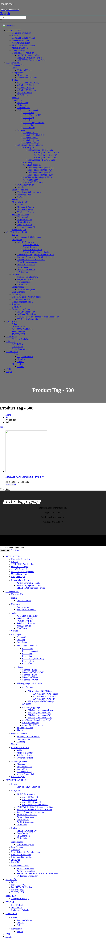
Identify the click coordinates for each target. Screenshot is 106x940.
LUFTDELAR (13, 63)
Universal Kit (18, 65)
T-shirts (20, 361)
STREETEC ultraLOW (27, 277)
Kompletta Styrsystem (21, 33)
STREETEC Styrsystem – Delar (31, 60)
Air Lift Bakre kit (30, 247)
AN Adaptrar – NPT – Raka (46, 152)
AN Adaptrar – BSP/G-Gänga (41, 160)
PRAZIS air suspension (27, 262)
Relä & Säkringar (25, 209)
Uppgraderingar (19, 50)
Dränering (21, 105)
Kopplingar (17, 100)
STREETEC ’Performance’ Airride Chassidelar (38, 317)
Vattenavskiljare (19, 229)
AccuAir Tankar (24, 92)
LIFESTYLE (12, 351)
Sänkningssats (18, 287)
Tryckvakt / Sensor (25, 212)
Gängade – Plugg (30, 137)
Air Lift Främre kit (31, 244)
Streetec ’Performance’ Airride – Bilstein (35, 257)
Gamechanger (23, 267)
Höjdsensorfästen (24, 219)
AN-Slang (27, 162)
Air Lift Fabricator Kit (32, 249)
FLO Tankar (22, 95)
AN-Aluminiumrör (31, 180)
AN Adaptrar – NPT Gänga (40, 150)
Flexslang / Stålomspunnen (29, 192)
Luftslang (21, 197)
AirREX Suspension (26, 269)
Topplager (16, 304)
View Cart (5, 550)
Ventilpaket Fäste (24, 224)
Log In (9, 371)
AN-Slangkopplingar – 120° (40, 175)
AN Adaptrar (28, 147)
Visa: (2, 489)
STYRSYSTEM (13, 30)
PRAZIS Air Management (23, 45)
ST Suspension (24, 282)
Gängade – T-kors (31, 140)
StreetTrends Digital (20, 40)
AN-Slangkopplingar (32, 165)
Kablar (20, 204)
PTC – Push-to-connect (27, 110)
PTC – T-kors (29, 125)
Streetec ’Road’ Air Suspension (31, 259)
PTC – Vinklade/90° (32, 115)
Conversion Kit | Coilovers (29, 237)
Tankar (15, 80)
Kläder (15, 354)
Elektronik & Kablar (21, 202)
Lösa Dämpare (18, 292)
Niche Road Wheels (20, 349)
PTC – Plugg (28, 117)
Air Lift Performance (26, 242)
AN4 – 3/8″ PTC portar (33, 182)
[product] (56, 452)
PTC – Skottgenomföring (34, 122)
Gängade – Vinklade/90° (33, 135)
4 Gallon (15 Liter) (25, 85)
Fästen (15, 68)
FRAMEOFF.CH (19, 327)
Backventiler (22, 102)
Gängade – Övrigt (31, 142)
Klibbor (20, 366)
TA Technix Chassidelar (27, 319)
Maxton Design (18, 331)
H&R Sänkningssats (26, 289)
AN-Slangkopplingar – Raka (41, 167)
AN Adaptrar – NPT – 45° (45, 155)
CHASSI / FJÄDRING (16, 232)
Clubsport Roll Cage (21, 339)
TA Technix (22, 272)
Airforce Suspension (26, 264)
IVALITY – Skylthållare (22, 329)
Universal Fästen (24, 70)
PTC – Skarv (28, 120)
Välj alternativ (11, 484)
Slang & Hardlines (20, 190)
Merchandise (17, 364)
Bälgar (15, 234)
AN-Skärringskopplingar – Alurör (37, 177)
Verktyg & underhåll (26, 227)
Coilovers (16, 274)
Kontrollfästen (23, 222)
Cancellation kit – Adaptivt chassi (26, 297)
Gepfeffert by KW (25, 279)
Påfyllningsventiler (25, 185)
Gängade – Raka (30, 132)
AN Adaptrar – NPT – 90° (45, 157)
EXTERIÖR (12, 322)
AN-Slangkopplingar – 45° (40, 170)
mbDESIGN (17, 346)
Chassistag (16, 294)
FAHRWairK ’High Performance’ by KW (35, 254)
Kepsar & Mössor (25, 356)
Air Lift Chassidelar (26, 312)
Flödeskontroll (23, 107)
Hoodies (21, 359)
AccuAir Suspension (21, 43)
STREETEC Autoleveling (23, 38)
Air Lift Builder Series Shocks (36, 252)
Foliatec (15, 324)
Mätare (15, 200)
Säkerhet (21, 187)
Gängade (21, 130)
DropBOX (16, 307)
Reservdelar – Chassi (21, 309)
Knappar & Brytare (25, 207)
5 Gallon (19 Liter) (25, 87)
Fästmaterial (22, 217)
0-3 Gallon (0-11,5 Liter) (28, 82)
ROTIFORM (17, 344)
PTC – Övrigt (29, 127)
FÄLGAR (10, 341)
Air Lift (15, 35)
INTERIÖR (11, 336)
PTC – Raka (28, 112)
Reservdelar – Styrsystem (23, 53)
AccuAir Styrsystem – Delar (29, 58)
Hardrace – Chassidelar (22, 299)
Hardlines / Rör (24, 195)
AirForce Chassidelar (26, 314)
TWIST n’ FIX (18, 334)
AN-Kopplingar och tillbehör (30, 145)
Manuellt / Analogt (20, 48)
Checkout (14, 550)
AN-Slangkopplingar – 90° (40, 172)
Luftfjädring (17, 239)
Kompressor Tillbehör (26, 78)
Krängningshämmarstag (22, 302)
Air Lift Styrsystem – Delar (29, 55)
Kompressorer (18, 73)
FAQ (8, 369)
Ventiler (15, 97)
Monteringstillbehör (20, 214)
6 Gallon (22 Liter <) (26, 90)
